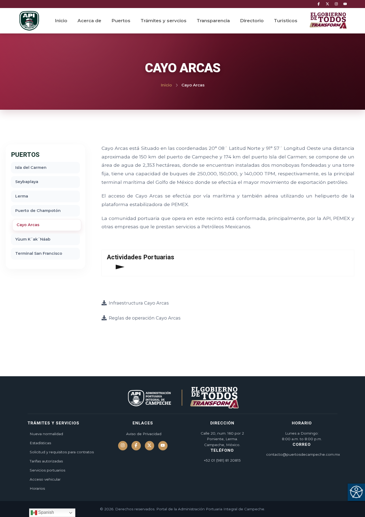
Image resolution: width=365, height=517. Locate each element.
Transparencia (213, 20)
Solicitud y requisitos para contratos (62, 452)
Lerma (21, 196)
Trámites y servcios (164, 20)
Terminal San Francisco (38, 253)
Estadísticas (40, 443)
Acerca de (89, 20)
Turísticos (285, 20)
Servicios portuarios (47, 470)
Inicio (61, 20)
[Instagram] (336, 4)
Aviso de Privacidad (143, 434)
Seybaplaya (26, 181)
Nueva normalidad (46, 434)
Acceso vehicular (45, 479)
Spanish (45, 512)
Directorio (252, 20)
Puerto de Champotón (38, 210)
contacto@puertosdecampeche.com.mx (303, 454)
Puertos (120, 20)
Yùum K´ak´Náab (33, 239)
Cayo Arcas (28, 224)
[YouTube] (345, 4)
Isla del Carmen (30, 167)
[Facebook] (318, 4)
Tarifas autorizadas (46, 461)
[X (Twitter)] (327, 4)
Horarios (37, 488)
